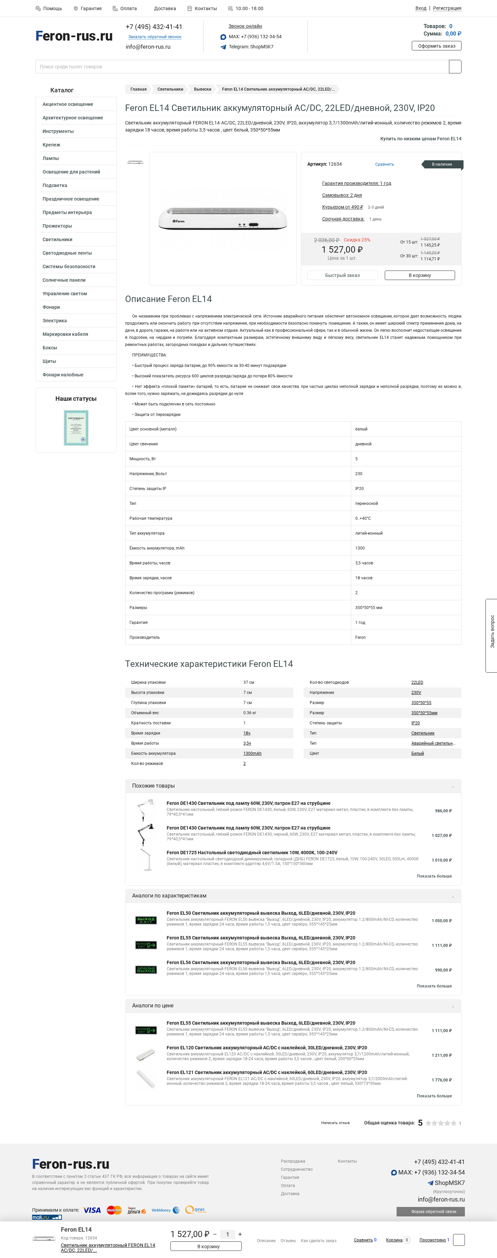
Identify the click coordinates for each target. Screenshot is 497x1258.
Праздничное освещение (71, 199)
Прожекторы (57, 226)
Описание (266, 1240)
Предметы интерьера (67, 212)
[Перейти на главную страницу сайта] (74, 37)
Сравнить (363, 1240)
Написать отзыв (335, 1123)
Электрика (55, 320)
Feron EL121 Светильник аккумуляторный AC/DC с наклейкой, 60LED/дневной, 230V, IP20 (267, 1072)
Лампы (51, 158)
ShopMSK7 (449, 1182)
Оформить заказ (436, 46)
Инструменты (58, 131)
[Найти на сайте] (455, 66)
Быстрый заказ (342, 275)
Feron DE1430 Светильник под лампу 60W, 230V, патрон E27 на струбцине (249, 803)
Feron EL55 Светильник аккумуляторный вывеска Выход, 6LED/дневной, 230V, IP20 (261, 937)
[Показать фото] (135, 162)
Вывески (202, 89)
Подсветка (55, 185)
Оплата (128, 8)
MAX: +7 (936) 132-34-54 (255, 36)
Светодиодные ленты (67, 253)
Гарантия (91, 8)
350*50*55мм (424, 712)
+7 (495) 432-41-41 (153, 27)
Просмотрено (433, 1240)
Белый (417, 753)
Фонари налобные (63, 374)
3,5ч (247, 743)
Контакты (206, 8)
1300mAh (252, 753)
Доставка (164, 8)
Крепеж (51, 144)
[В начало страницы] (459, 1240)
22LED (417, 682)
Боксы (50, 347)
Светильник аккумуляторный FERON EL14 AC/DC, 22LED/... (108, 1248)
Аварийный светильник (434, 743)
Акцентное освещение (68, 104)
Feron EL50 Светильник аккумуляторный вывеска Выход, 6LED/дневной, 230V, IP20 (261, 913)
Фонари (51, 307)
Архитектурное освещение (73, 117)
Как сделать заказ (318, 1240)
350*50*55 (421, 702)
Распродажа (293, 1161)
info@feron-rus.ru (441, 1199)
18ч (247, 733)
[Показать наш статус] (76, 427)
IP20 (415, 723)
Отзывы (288, 1240)
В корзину (420, 275)
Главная (139, 89)
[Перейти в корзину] (416, 31)
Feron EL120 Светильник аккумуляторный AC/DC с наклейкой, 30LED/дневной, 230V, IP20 (267, 1047)
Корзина (394, 1240)
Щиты (49, 361)
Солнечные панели (64, 280)
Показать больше (434, 876)
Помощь (52, 8)
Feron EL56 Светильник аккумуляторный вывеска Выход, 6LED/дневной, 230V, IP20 (261, 962)
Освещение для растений (71, 171)
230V (416, 692)
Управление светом (65, 293)
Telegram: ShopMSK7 (251, 46)
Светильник (422, 733)
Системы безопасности (69, 266)
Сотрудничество (297, 1169)
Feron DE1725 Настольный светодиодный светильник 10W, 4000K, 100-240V (252, 852)
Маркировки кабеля (65, 334)
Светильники (57, 239)
